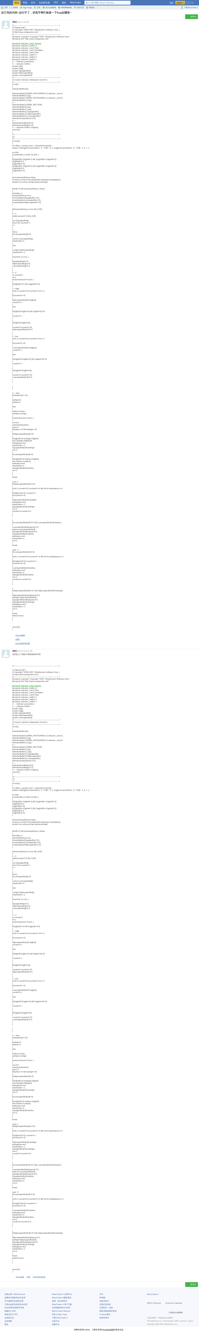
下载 (60, 1318)
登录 (171, 3)
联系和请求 (104, 1318)
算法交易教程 (50, 7)
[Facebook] (148, 1312)
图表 (6, 1324)
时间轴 (102, 1298)
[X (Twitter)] (157, 1312)
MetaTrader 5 (153, 1294)
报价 (64, 2)
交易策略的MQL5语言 (61, 1308)
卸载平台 (56, 1324)
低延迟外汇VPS (11, 1314)
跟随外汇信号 (10, 1311)
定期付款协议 (105, 1304)
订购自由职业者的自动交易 (15, 1304)
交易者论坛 (9, 1318)
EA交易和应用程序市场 (14, 1308)
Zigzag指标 (20, 635)
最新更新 (61, 1298)
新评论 (193, 17)
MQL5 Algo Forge (59, 1314)
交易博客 (8, 1321)
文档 (38, 7)
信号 (33, 2)
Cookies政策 (105, 1314)
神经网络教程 (66, 7)
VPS (56, 2)
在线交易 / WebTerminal (14, 1294)
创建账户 (180, 3)
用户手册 (62, 1304)
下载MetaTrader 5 (191, 7)
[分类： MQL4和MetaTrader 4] (5, 17)
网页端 (91, 7)
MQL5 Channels (154, 1303)
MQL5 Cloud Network (61, 1311)
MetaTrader (75, 2)
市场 (25, 2)
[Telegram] (153, 1312)
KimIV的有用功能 (22, 643)
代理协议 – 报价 (106, 1308)
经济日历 (80, 7)
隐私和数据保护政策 (108, 1311)
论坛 (17, 2)
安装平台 (56, 1321)
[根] (2, 17)
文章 (6, 7)
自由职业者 (44, 2)
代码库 (15, 7)
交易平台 (62, 1294)
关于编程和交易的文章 (13, 1301)
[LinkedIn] (166, 1312)
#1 (31, 651)
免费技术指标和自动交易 (14, 1298)
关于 (101, 1294)
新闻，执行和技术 (59, 1301)
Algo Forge (27, 8)
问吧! (17, 639)
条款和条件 (104, 1301)
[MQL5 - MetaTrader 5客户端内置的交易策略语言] (6, 2)
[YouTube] (161, 1312)
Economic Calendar (173, 1303)
